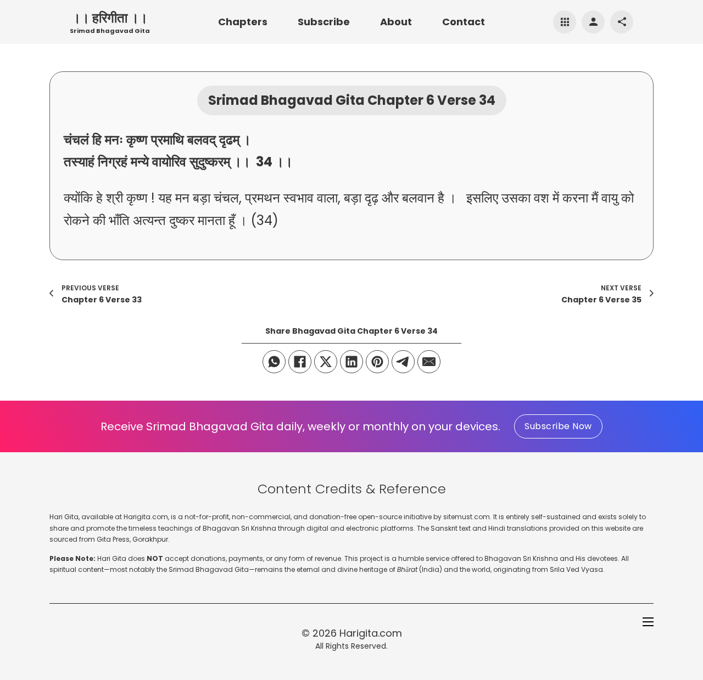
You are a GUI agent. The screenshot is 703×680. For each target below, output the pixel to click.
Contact (463, 22)
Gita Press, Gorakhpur (132, 539)
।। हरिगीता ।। (110, 18)
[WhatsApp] (274, 361)
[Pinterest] (377, 361)
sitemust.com (466, 516)
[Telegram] (403, 361)
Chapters (242, 22)
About (396, 22)
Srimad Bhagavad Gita (110, 30)
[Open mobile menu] (648, 621)
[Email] (428, 361)
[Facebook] (299, 361)
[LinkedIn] (351, 361)
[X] (325, 361)
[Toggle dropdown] (565, 22)
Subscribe (324, 22)
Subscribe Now (558, 426)
